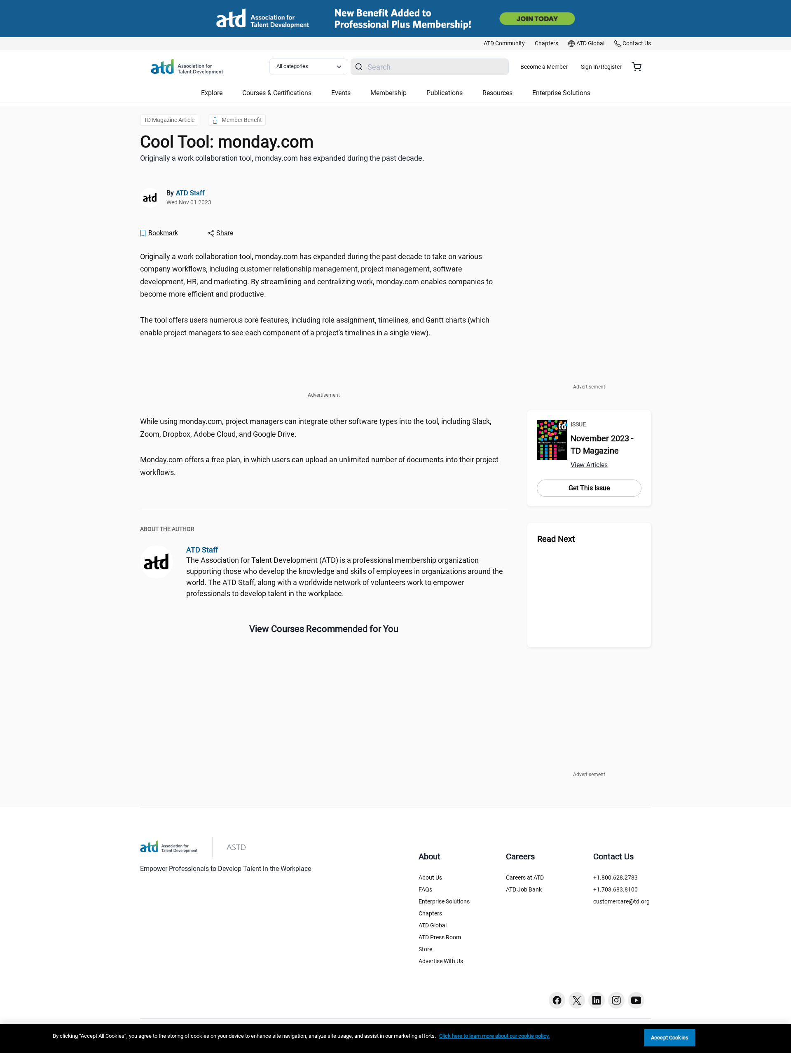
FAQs (425, 889)
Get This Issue (589, 488)
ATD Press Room (440, 937)
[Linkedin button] (596, 1000)
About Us (430, 877)
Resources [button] (497, 93)
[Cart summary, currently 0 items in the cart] (639, 66)
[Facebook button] (557, 1000)
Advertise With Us (441, 961)
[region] (395, 1038)
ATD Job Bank (524, 889)
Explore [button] (211, 93)
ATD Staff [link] (190, 193)
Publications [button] (444, 93)
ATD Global (433, 925)
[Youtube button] (636, 1000)
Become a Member (544, 66)
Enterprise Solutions (444, 901)
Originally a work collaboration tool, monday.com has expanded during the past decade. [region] (282, 158)
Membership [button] (388, 93)
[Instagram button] (616, 1000)
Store (425, 949)
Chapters (430, 913)
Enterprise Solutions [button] (561, 93)
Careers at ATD (525, 877)
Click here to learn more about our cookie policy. (494, 1036)
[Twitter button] (577, 1000)
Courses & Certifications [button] (276, 93)
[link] (504, 43)
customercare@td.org (621, 901)
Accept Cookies (669, 1037)
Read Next (556, 539)
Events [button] (341, 93)
